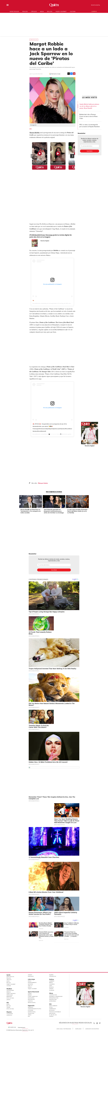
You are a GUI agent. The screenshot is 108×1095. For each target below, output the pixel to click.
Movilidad (52, 1010)
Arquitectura (53, 999)
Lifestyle (30, 1001)
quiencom (98, 1022)
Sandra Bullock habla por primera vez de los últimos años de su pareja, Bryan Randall (89, 106)
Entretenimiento (32, 982)
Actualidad (10, 1013)
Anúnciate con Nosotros (92, 1028)
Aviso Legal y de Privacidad (64, 1028)
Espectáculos (14, 11)
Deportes (30, 984)
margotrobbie (53, 303)
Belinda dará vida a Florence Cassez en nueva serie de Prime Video (88, 116)
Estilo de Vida (10, 998)
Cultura (72, 11)
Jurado (8, 999)
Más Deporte (31, 999)
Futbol (30, 993)
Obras (29, 1014)
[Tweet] (68, 73)
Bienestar (9, 996)
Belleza (49, 11)
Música (30, 987)
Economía (30, 1010)
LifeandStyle (52, 976)
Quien (94, 1023)
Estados (51, 987)
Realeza (25, 11)
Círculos (34, 11)
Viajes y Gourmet (11, 984)
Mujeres (9, 1012)
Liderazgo (9, 1015)
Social (51, 1007)
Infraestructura (53, 998)
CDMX (50, 985)
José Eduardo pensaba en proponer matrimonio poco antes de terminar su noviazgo (54, 511)
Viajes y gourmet (61, 11)
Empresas (30, 1007)
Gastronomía (10, 990)
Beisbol (30, 994)
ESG (29, 1016)
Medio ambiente (53, 1005)
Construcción (53, 994)
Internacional (32, 1011)
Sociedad (51, 990)
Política (51, 979)
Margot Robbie (34, 132)
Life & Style (31, 979)
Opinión (30, 974)
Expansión (31, 1005)
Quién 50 (94, 11)
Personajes (10, 995)
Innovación (52, 1013)
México (51, 982)
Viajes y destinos (11, 993)
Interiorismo (52, 1001)
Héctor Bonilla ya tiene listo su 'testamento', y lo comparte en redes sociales (30, 511)
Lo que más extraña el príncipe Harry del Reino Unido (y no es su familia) (77, 511)
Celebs (8, 1007)
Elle (8, 1003)
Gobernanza (52, 1008)
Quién (8, 975)
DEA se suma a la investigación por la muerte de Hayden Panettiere (89, 125)
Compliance (78, 1028)
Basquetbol (31, 998)
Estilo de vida (10, 1008)
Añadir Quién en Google (55, 73)
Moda (42, 11)
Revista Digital (95, 5)
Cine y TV (30, 985)
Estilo (29, 981)
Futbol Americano (33, 996)
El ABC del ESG (53, 1014)
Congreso (52, 984)
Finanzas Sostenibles (55, 1011)
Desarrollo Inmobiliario (56, 996)
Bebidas (9, 992)
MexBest (9, 989)
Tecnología (31, 1013)
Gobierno (51, 981)
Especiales (31, 976)
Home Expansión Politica (34, 1008)
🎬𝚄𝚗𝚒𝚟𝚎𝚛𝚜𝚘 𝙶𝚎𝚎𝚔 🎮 (55, 434)
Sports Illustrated (33, 992)
